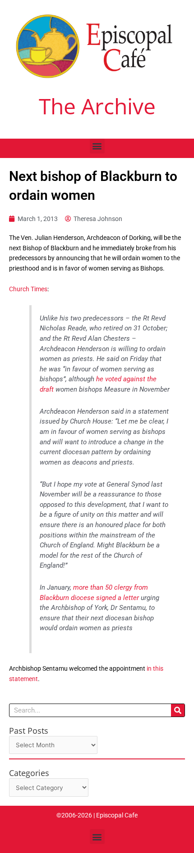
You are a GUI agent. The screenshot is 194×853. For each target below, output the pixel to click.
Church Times (28, 289)
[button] (97, 146)
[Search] (178, 710)
